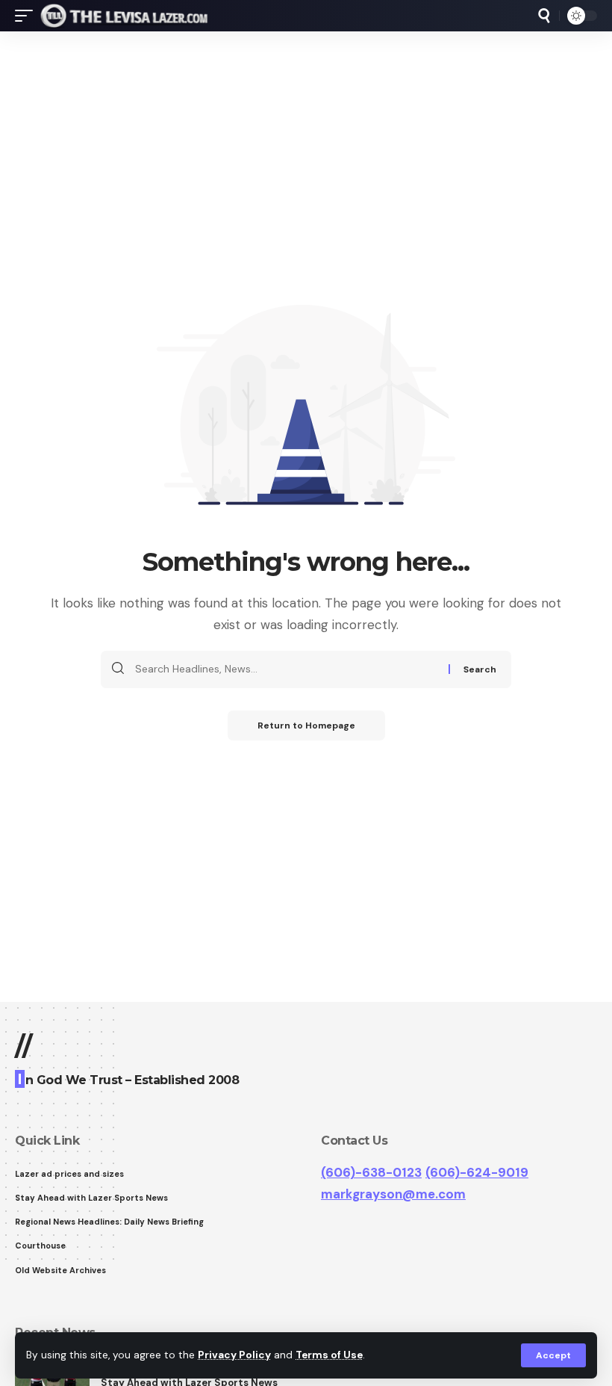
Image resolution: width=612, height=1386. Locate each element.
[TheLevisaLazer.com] (124, 15)
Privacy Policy (234, 1355)
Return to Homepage (306, 725)
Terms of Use (329, 1355)
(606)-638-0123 (371, 1172)
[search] (544, 15)
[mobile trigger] (27, 15)
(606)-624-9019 (476, 1172)
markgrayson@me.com (393, 1194)
